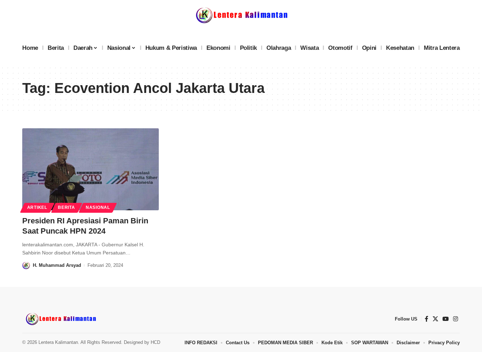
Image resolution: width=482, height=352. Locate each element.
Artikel (37, 207)
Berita (66, 207)
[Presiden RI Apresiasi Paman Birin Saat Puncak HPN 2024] (90, 169)
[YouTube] (446, 319)
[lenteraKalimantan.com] (60, 319)
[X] (435, 319)
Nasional (98, 207)
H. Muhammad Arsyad (57, 265)
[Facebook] (426, 319)
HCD (155, 342)
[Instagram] (455, 319)
